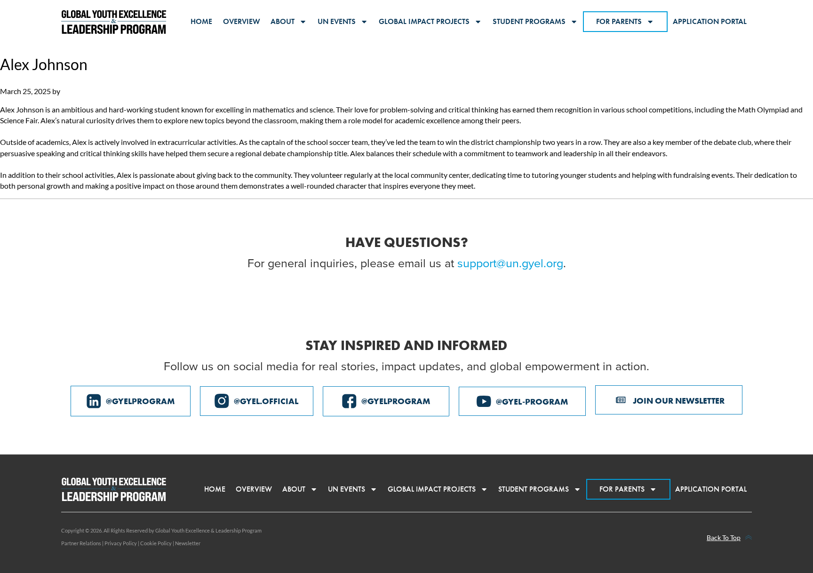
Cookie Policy (156, 543)
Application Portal (710, 21)
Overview (241, 21)
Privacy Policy (120, 543)
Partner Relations (81, 543)
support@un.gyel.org (510, 263)
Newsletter (187, 543)
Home (201, 21)
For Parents (619, 21)
